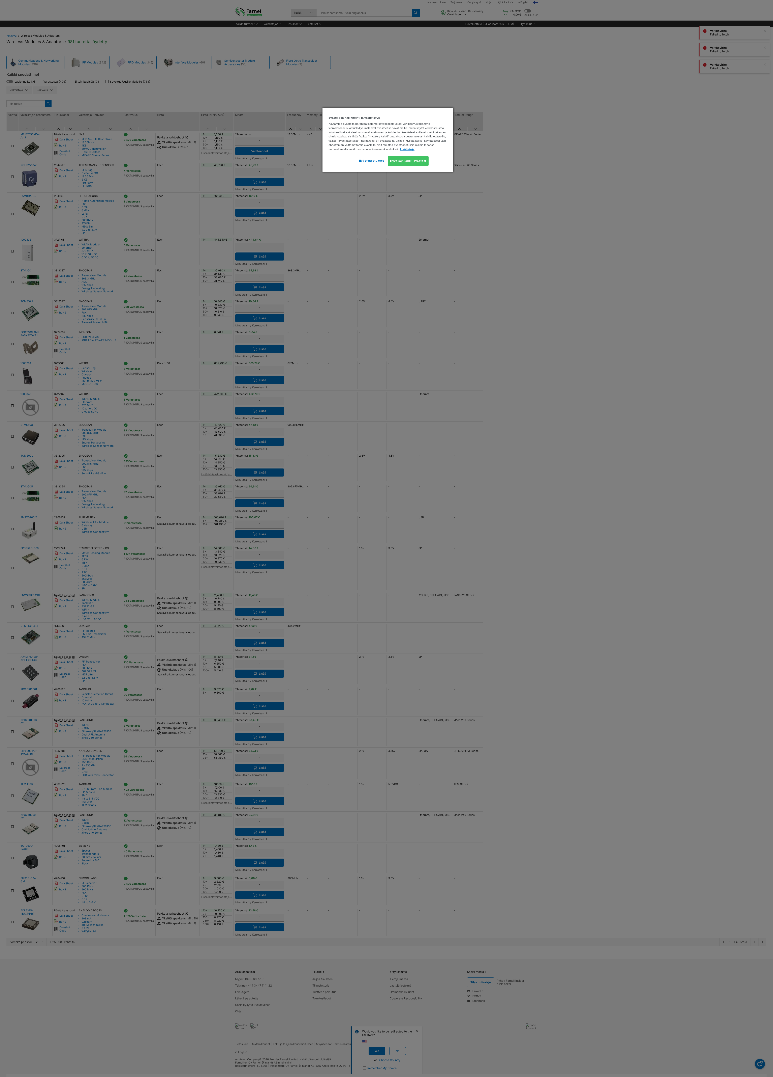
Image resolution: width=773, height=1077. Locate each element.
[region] (387, 140)
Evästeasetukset (371, 160)
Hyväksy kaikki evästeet (408, 160)
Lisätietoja (407, 149)
